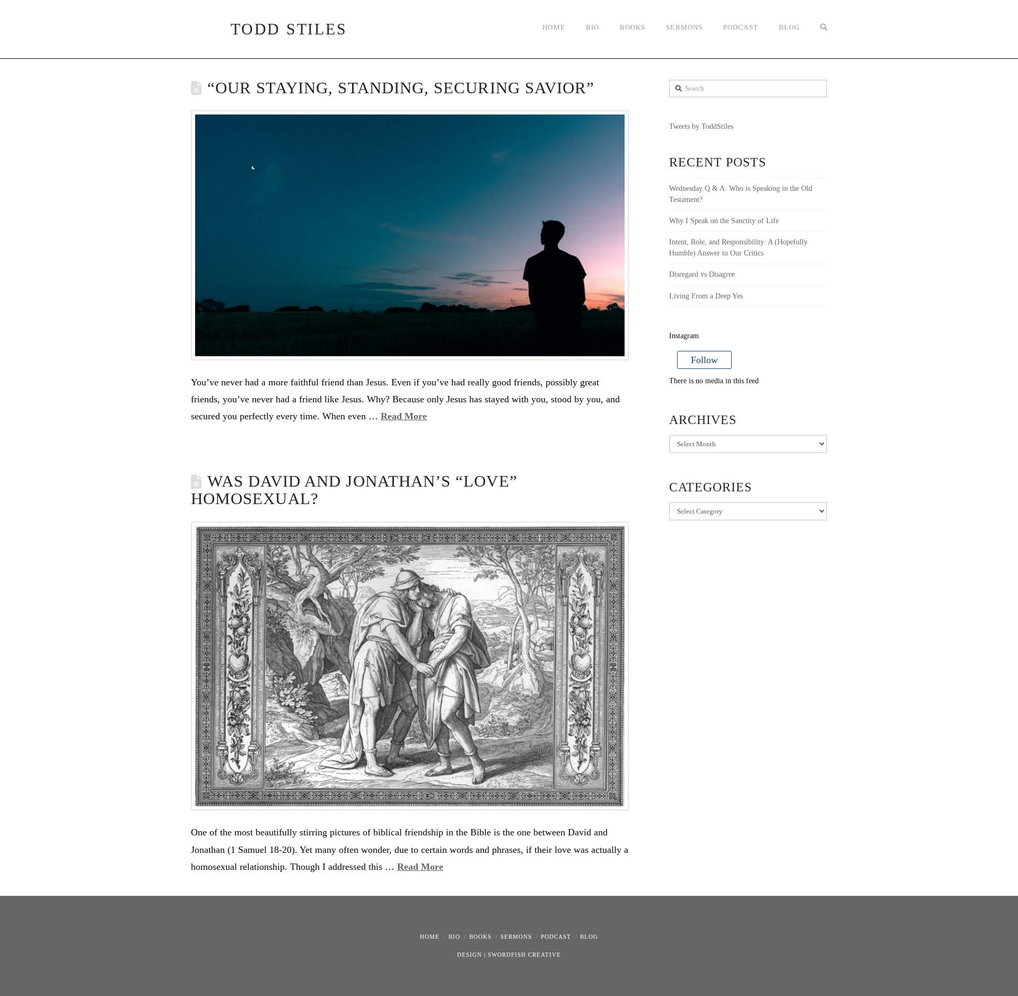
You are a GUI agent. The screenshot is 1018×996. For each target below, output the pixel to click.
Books (480, 936)
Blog (589, 936)
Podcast (556, 936)
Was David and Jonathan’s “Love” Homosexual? (354, 490)
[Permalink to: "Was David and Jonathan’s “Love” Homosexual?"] (410, 666)
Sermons (516, 936)
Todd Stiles (289, 29)
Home (430, 936)
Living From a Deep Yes (706, 296)
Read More (404, 416)
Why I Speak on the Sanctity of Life (724, 221)
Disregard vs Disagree (702, 274)
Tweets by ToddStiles (701, 126)
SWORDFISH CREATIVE (524, 954)
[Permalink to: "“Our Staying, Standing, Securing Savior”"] (410, 235)
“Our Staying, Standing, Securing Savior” (401, 88)
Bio (454, 936)
